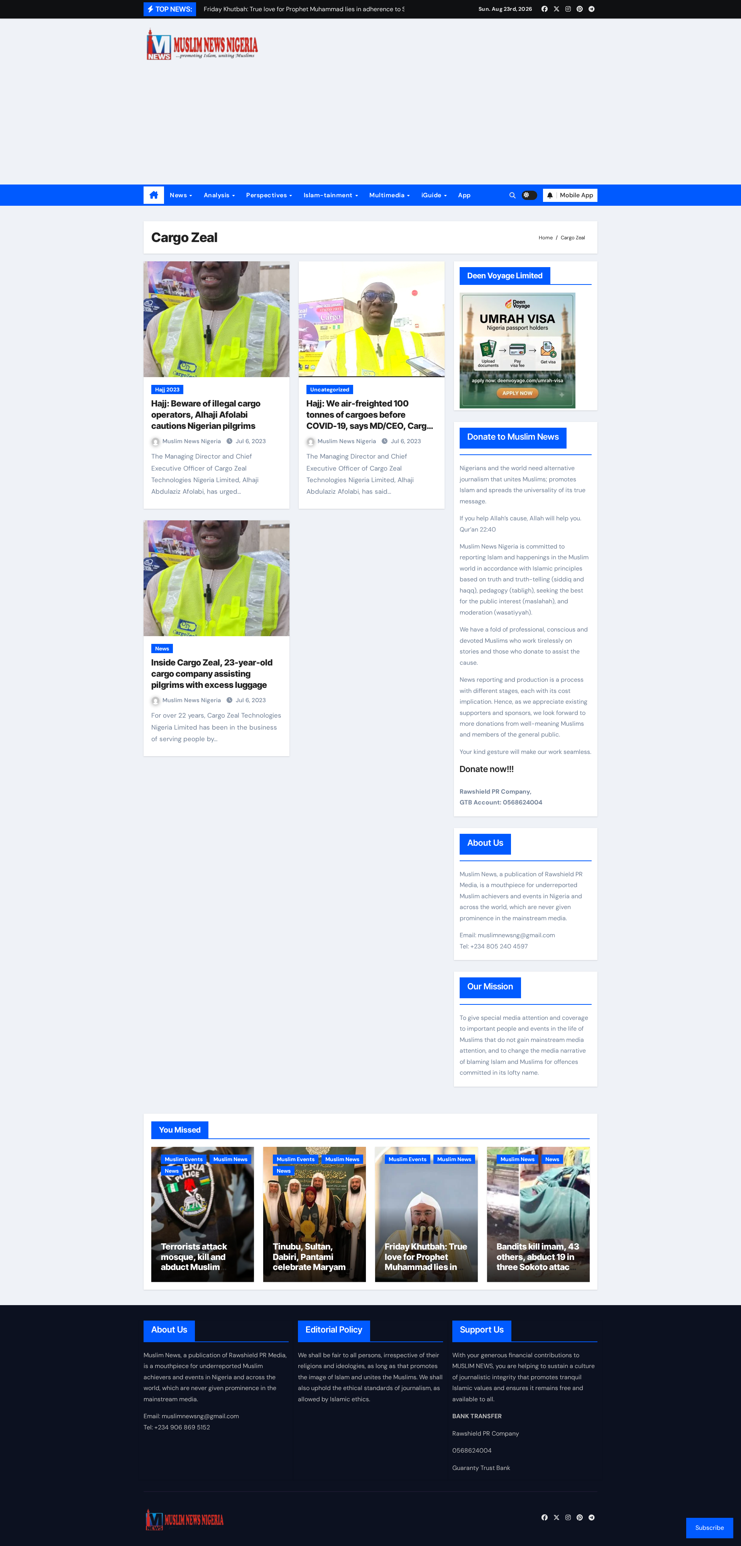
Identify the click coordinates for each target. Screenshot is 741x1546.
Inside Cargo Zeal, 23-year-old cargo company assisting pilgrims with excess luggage (211, 673)
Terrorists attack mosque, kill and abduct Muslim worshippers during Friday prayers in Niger (200, 1271)
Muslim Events (184, 1159)
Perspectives (267, 195)
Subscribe (709, 1528)
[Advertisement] (370, 127)
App (464, 195)
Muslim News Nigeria (192, 441)
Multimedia (387, 195)
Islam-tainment (329, 195)
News (179, 195)
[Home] (154, 195)
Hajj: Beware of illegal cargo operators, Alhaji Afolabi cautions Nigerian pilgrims (206, 414)
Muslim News (230, 1159)
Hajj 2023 (167, 389)
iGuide (432, 195)
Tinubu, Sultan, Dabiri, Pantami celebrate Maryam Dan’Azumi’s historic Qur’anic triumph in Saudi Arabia (314, 1271)
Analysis (218, 195)
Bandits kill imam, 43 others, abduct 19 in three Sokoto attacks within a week (538, 1261)
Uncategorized (329, 389)
